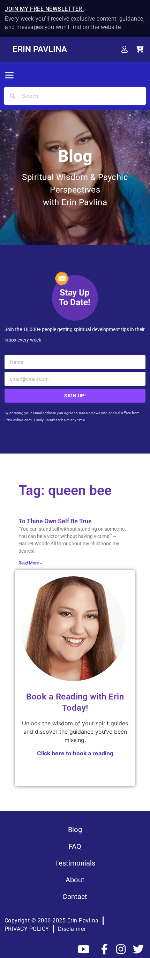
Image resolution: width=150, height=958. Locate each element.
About (75, 880)
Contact (74, 896)
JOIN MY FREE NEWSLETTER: (44, 9)
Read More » (30, 563)
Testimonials (75, 863)
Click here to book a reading (75, 753)
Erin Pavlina (40, 49)
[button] (9, 75)
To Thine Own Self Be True (55, 521)
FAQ (75, 846)
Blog (75, 829)
